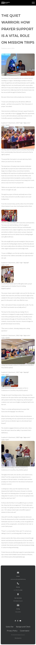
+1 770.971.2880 (18, 590)
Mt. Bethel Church (18, 601)
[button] (33, 2)
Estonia (19, 113)
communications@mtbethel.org (18, 579)
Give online (18, 612)
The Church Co (18, 638)
